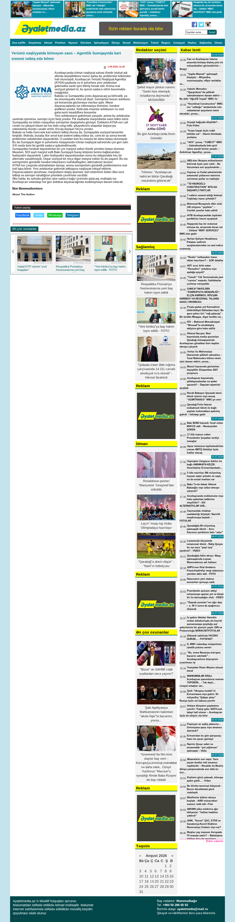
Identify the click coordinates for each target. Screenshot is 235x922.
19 (152, 881)
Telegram (73, 215)
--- (18, 263)
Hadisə (192, 42)
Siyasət (73, 42)
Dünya (116, 42)
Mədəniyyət (141, 42)
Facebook (22, 215)
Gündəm (86, 42)
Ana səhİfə (19, 42)
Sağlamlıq (205, 42)
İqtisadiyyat (101, 42)
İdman (218, 42)
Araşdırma (35, 42)
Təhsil (155, 42)
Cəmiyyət (179, 42)
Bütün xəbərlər (214, 841)
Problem (60, 42)
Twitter (39, 215)
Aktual (48, 42)
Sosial (127, 42)
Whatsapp (55, 215)
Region (166, 42)
